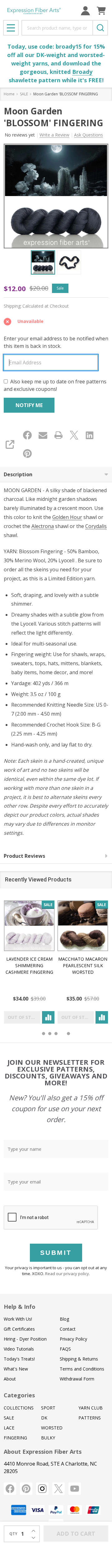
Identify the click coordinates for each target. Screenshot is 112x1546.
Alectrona (42, 526)
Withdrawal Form (77, 1379)
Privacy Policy (73, 1339)
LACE (9, 1428)
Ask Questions (88, 135)
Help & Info (19, 1306)
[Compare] (48, 1017)
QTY (13, 1533)
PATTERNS (89, 1418)
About (10, 1379)
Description (18, 474)
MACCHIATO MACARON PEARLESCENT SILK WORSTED (82, 965)
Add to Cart (76, 1533)
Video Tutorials (19, 1349)
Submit (56, 1252)
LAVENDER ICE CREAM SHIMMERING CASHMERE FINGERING (29, 965)
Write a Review (54, 135)
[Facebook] (27, 435)
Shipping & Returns (79, 1359)
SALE (9, 1418)
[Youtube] (74, 1488)
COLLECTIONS (19, 1408)
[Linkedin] (89, 435)
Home (9, 94)
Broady (82, 71)
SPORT (48, 1408)
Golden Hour (67, 517)
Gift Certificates (19, 1329)
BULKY (48, 1438)
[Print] (58, 435)
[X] (74, 435)
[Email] (43, 435)
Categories (19, 1395)
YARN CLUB (90, 1408)
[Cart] (101, 11)
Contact (68, 1329)
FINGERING (15, 1438)
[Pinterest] (27, 453)
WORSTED (52, 1428)
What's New (16, 1369)
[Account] (85, 11)
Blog (64, 1319)
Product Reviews (24, 855)
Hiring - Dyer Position (25, 1339)
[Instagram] (42, 1488)
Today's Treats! (19, 1359)
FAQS (65, 1349)
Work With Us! (18, 1319)
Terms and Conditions (82, 1369)
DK (44, 1418)
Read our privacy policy (67, 1273)
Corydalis (96, 526)
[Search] (100, 28)
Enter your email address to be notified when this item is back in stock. (56, 342)
